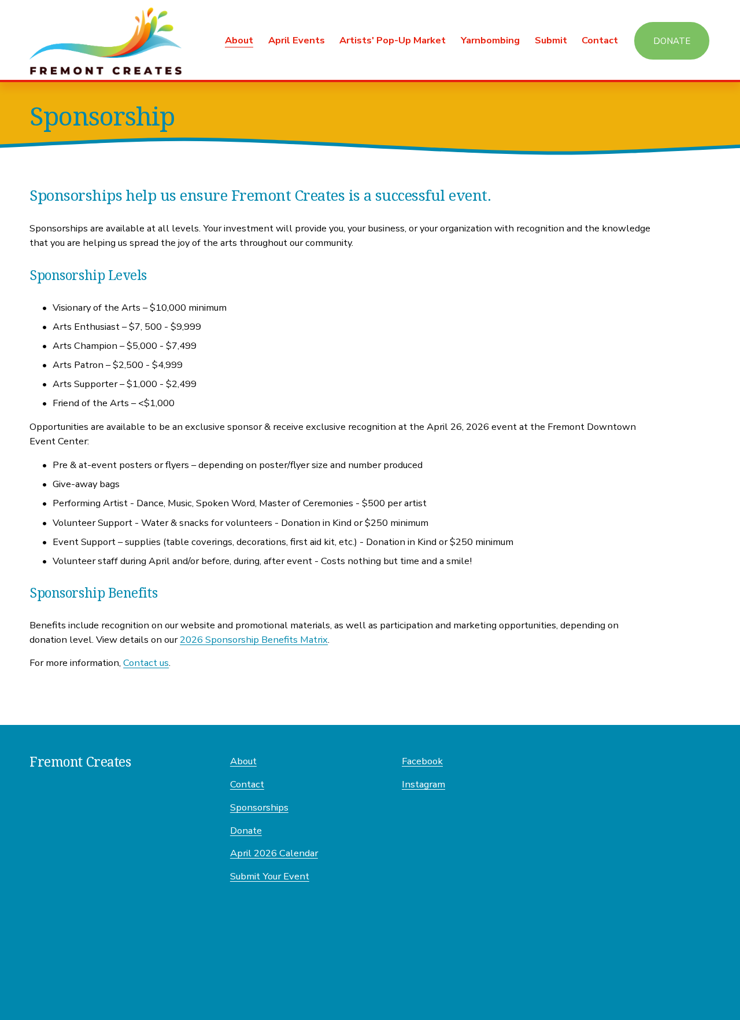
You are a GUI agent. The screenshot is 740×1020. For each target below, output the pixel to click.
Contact (600, 40)
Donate (671, 41)
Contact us (146, 662)
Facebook (422, 761)
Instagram (423, 784)
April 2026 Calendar (274, 853)
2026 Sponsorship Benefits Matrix (254, 639)
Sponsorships (259, 807)
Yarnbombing (490, 40)
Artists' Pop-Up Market (392, 40)
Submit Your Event (269, 876)
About (243, 761)
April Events (296, 40)
